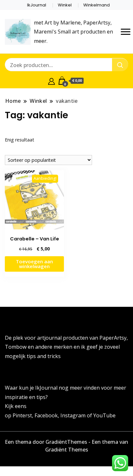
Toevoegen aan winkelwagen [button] (34, 263)
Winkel (65, 5)
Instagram (73, 415)
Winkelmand (96, 5)
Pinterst (22, 415)
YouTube (104, 415)
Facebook (46, 415)
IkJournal (36, 5)
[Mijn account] (51, 80)
